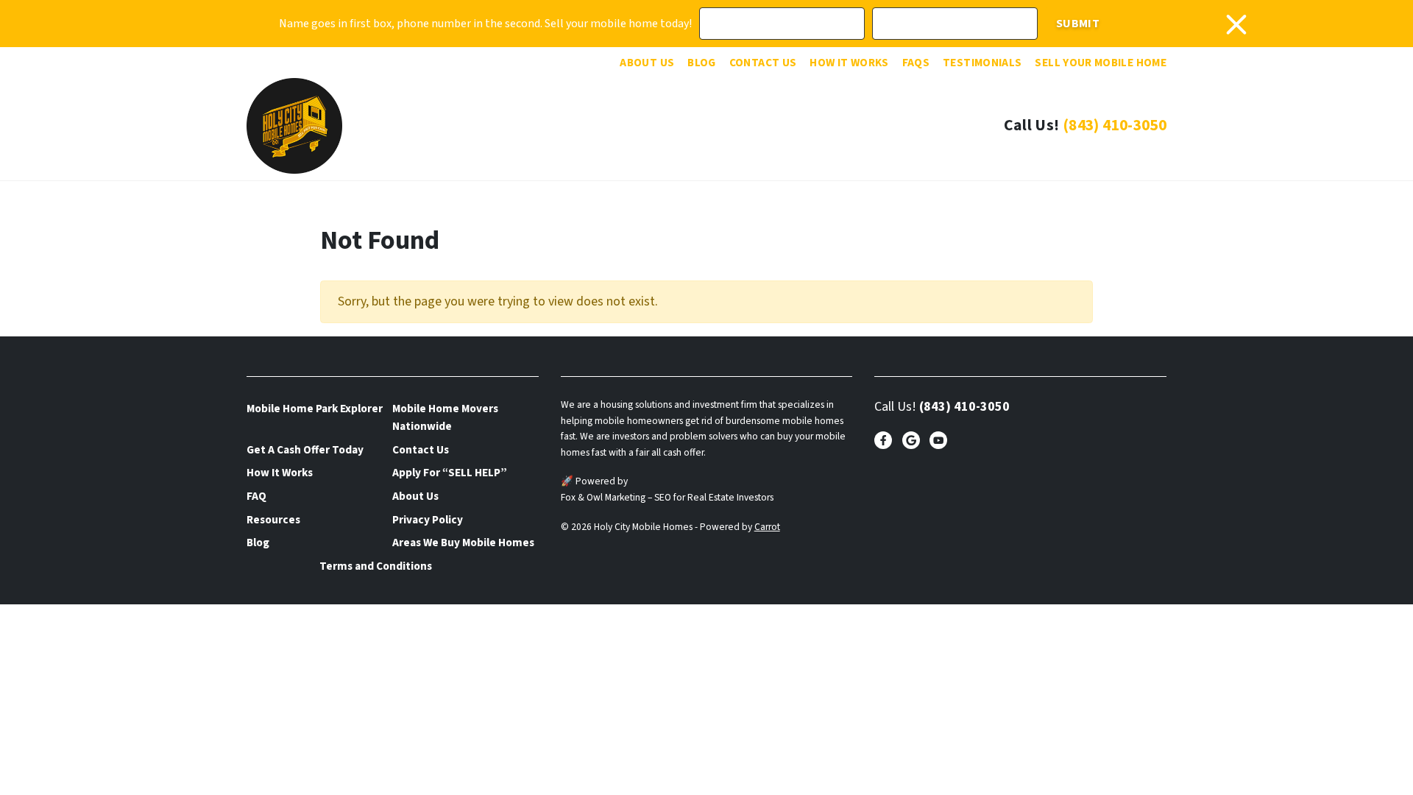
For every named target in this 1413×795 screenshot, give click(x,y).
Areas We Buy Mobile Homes (463, 542)
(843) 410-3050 (1114, 125)
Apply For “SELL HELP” (449, 472)
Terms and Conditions (375, 566)
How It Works (849, 62)
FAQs (915, 62)
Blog (701, 62)
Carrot (767, 527)
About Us (647, 62)
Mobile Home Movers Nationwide (445, 417)
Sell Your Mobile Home (1100, 62)
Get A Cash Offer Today (305, 450)
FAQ (256, 496)
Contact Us (763, 62)
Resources (273, 520)
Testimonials (982, 62)
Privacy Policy (427, 520)
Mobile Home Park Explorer (315, 408)
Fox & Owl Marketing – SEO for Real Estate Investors (667, 497)
